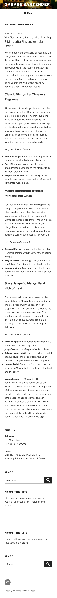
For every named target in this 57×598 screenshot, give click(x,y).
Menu (30, 13)
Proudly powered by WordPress (20, 590)
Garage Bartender (27, 4)
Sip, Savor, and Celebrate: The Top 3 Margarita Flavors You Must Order (28, 42)
